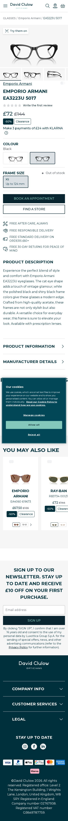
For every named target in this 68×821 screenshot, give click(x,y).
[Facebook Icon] (34, 746)
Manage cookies (34, 415)
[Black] (42, 158)
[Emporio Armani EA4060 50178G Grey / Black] (24, 524)
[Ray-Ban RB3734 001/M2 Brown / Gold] (62, 524)
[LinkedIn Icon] (43, 746)
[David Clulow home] (34, 665)
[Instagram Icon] (25, 746)
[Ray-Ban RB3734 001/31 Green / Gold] (54, 524)
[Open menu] (5, 6)
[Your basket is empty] (62, 6)
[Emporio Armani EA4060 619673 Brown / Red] (16, 524)
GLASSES (9, 18)
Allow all (34, 424)
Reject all (34, 434)
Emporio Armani (29, 18)
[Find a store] (55, 6)
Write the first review (38, 105)
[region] (34, 410)
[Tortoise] (15, 158)
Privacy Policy (18, 647)
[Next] (31, 524)
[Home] (21, 6)
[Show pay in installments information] (6, 133)
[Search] (47, 6)
